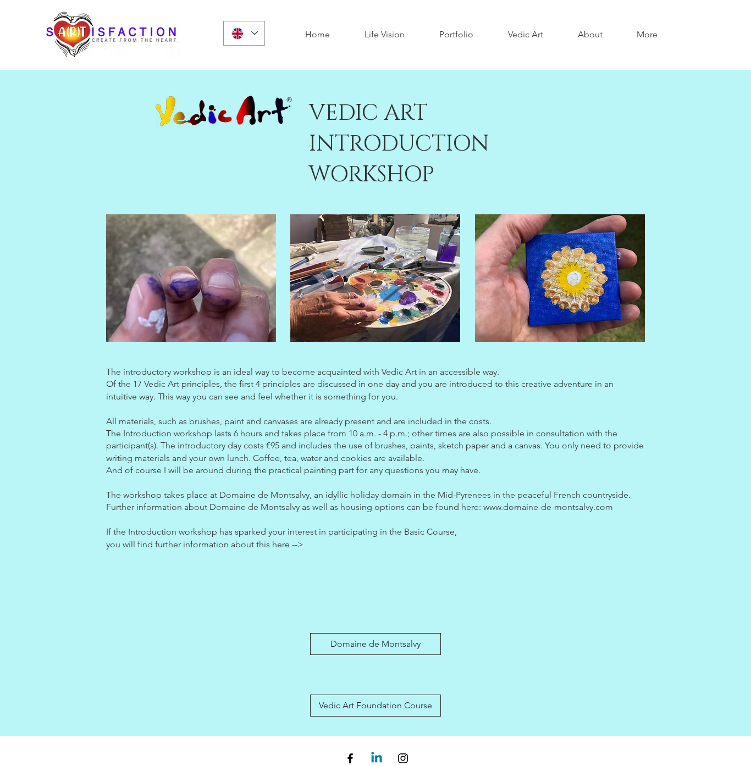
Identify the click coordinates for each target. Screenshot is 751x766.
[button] (647, 34)
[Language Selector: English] (244, 33)
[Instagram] (403, 758)
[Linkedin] (376, 758)
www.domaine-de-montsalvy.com (548, 507)
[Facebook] (350, 758)
